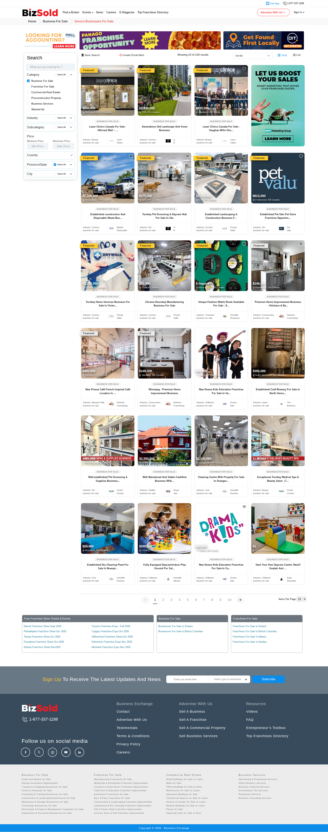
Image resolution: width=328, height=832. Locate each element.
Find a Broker (71, 12)
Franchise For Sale (42, 86)
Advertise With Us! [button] (272, 12)
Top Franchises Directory (153, 12)
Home (32, 21)
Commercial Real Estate (45, 92)
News (99, 12)
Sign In (298, 12)
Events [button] (87, 12)
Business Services (42, 103)
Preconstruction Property (46, 97)
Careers (111, 12)
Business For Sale (42, 80)
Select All (61, 74)
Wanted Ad (37, 109)
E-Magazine (126, 12)
